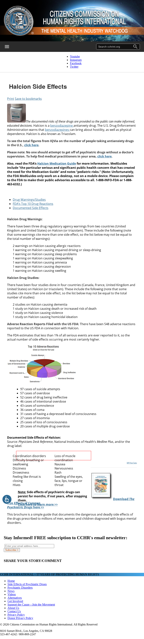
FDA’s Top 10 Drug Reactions (33, 204)
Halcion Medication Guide (56, 163)
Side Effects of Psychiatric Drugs (27, 584)
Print (10, 99)
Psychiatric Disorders (20, 587)
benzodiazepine (62, 125)
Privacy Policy (16, 614)
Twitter (74, 66)
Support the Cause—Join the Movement (31, 604)
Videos (12, 594)
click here (31, 145)
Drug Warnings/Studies (29, 200)
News (11, 591)
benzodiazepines (57, 130)
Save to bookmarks (28, 99)
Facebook (76, 63)
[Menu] (9, 46)
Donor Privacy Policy (20, 618)
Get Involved (15, 601)
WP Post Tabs (132, 463)
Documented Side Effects (30, 208)
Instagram (76, 59)
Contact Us (14, 611)
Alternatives (15, 597)
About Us (13, 607)
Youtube (75, 56)
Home (11, 580)
